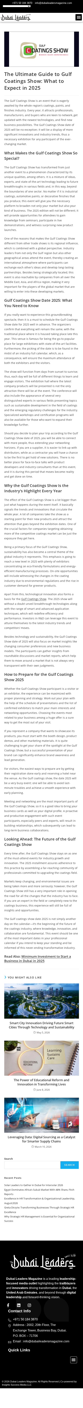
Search (8, 1158)
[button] (78, 17)
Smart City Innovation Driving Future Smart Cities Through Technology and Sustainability (41, 1025)
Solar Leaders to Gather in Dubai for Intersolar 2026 (33, 1185)
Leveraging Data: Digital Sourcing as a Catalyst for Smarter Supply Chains (41, 1139)
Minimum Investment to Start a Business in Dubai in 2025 (37, 958)
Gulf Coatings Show (33, 599)
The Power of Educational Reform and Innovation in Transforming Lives (41, 1082)
